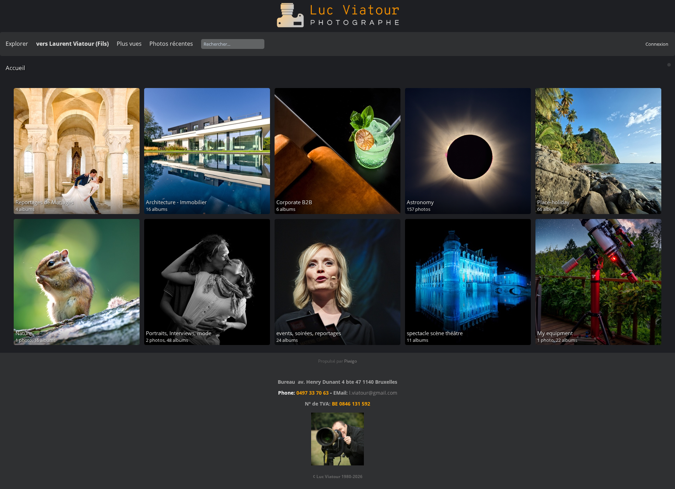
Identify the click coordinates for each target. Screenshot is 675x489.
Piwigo (350, 361)
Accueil (15, 68)
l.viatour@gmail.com (373, 392)
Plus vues (129, 44)
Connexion (656, 44)
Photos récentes (171, 44)
